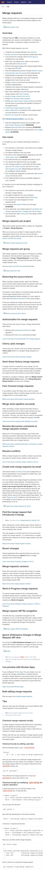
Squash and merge (11, 115)
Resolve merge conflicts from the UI (17, 96)
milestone (15, 82)
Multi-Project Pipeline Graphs (15, 125)
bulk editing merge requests (22, 696)
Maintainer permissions (17, 298)
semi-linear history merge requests (22, 101)
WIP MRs (18, 68)
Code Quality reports (12, 157)
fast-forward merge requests (20, 98)
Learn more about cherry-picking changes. (17, 357)
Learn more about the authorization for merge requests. (21, 339)
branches (33, 52)
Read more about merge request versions (16, 543)
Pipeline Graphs (37, 71)
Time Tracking (24, 94)
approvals (14, 127)
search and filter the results (11, 238)
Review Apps (31, 57)
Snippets (23, 2)
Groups (16, 2)
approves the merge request (15, 166)
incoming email (21, 471)
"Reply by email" (12, 497)
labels (26, 89)
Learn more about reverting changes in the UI (17, 561)
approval (20, 204)
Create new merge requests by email (18, 108)
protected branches (21, 330)
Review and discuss (12, 54)
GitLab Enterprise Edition (15, 119)
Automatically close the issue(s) (16, 73)
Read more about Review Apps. (13, 687)
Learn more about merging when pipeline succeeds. (20, 421)
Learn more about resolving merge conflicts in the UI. (20, 462)
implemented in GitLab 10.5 (30, 520)
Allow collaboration (11, 110)
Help (29, 2)
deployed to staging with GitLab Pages (28, 211)
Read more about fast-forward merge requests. (18, 399)
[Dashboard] (3, 2)
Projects (9, 2)
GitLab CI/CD (22, 64)
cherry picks (25, 213)
